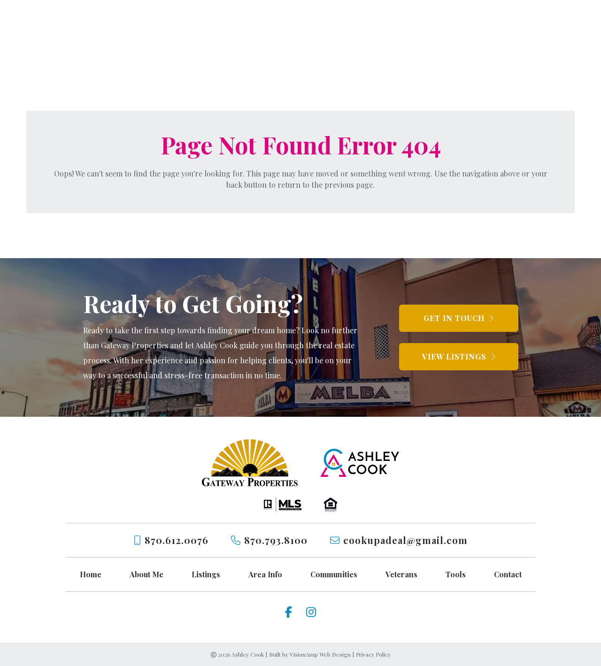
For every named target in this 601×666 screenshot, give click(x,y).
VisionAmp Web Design (320, 654)
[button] (458, 318)
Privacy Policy (373, 654)
